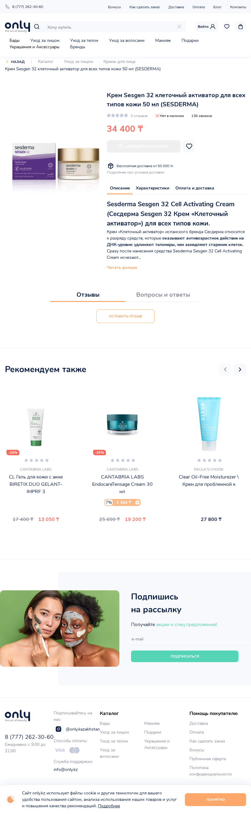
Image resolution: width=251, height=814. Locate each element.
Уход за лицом (44, 40)
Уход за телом (84, 40)
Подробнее (109, 806)
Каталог (46, 61)
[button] (225, 369)
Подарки (190, 40)
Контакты (238, 7)
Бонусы (114, 7)
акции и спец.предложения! (186, 624)
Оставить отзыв (125, 316)
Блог (217, 7)
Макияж (163, 40)
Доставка (176, 7)
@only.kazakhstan (83, 729)
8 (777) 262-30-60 (27, 6)
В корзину (33, 533)
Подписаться (184, 656)
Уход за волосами (126, 40)
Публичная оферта (207, 759)
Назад (18, 61)
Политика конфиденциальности (210, 771)
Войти (203, 26)
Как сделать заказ (144, 7)
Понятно (215, 799)
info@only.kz (66, 769)
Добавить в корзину (147, 146)
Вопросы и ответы (163, 295)
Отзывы (88, 295)
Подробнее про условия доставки (135, 172)
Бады (14, 40)
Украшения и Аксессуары (34, 47)
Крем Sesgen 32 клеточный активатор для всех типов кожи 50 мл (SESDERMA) (83, 69)
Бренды (77, 47)
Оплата (199, 7)
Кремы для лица (119, 61)
